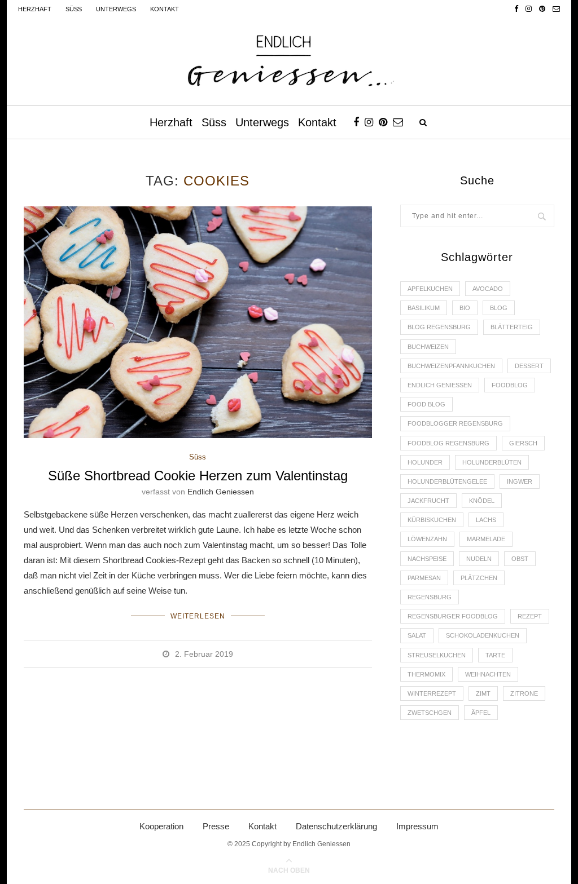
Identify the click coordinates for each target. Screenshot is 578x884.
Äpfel (481, 712)
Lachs (486, 519)
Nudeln (479, 558)
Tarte (495, 655)
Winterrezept (432, 693)
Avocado (487, 288)
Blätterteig (512, 327)
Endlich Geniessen (220, 491)
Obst (519, 558)
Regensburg (430, 597)
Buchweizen (428, 346)
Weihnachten (488, 674)
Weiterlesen (197, 616)
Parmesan (424, 577)
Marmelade (486, 539)
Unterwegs (116, 9)
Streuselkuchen (437, 655)
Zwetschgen (430, 712)
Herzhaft (34, 9)
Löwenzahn (427, 539)
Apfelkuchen (430, 288)
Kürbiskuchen (432, 519)
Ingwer (519, 481)
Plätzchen (479, 577)
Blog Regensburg (439, 327)
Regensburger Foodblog (453, 616)
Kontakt (164, 9)
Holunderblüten (492, 462)
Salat (417, 635)
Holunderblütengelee (447, 481)
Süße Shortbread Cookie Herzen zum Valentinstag (198, 475)
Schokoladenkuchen (482, 635)
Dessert (529, 366)
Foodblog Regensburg (448, 443)
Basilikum (424, 307)
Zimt (483, 693)
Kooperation (161, 826)
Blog (498, 307)
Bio (464, 307)
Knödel (481, 500)
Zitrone (524, 693)
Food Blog (426, 404)
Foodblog (510, 385)
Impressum (417, 826)
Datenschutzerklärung (336, 826)
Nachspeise (427, 558)
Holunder (425, 462)
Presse (216, 826)
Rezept (530, 616)
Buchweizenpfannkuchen (451, 366)
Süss (73, 9)
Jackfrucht (428, 500)
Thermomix (426, 674)
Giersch (523, 443)
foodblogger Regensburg (455, 423)
